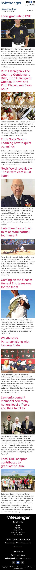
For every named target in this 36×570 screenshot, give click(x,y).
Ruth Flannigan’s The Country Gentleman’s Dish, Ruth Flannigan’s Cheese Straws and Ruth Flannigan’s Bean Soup (16, 80)
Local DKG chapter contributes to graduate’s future (14, 462)
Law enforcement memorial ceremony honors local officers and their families (15, 403)
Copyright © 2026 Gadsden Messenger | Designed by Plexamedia (18, 567)
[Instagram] (34, 2)
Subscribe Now (9, 9)
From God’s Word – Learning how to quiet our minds (16, 142)
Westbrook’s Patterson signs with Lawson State (15, 341)
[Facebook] (30, 2)
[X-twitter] (27, 2)
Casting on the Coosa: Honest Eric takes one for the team (16, 283)
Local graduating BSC (16, 16)
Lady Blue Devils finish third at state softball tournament (16, 231)
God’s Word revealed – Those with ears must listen (16, 172)
